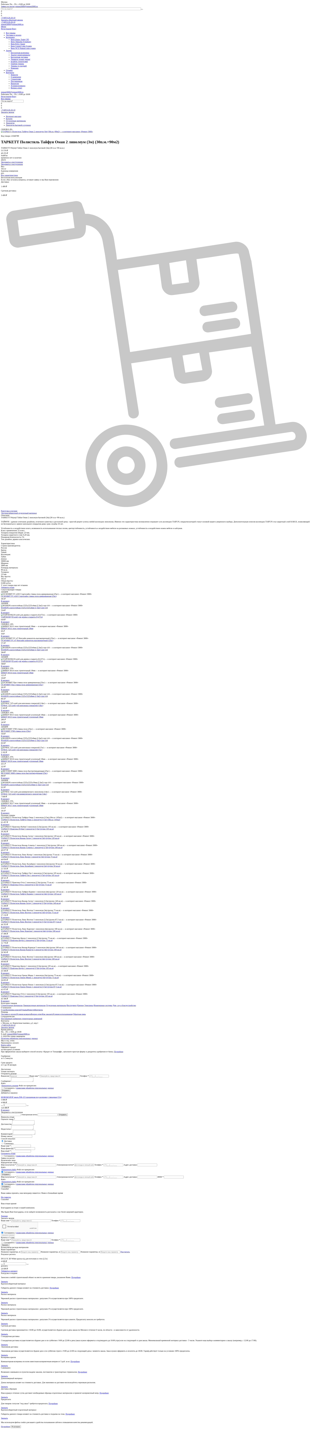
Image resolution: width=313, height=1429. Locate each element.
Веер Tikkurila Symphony (21, 42)
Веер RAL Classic (18, 44)
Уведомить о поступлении (12, 162)
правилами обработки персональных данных (35, 1088)
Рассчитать (125, 1252)
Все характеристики (9, 175)
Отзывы (9, 70)
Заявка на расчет (8, 6)
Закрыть (4, 1282)
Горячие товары (17, 64)
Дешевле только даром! (20, 59)
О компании (16, 77)
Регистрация (6, 29)
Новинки (14, 68)
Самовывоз (8, 1144)
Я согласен (16, 1427)
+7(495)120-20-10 (8, 18)
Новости (14, 75)
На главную (6, 1197)
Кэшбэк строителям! (19, 61)
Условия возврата (18, 86)
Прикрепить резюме (9, 1086)
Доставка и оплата (13, 35)
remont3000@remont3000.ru (26, 6)
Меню (3, 27)
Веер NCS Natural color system (23, 48)
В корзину (5, 601)
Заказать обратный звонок (12, 20)
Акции (9, 50)
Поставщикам (16, 81)
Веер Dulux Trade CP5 (20, 39)
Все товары (10, 33)
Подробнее (118, 1052)
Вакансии (15, 83)
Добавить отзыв (7, 587)
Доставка (8, 1141)
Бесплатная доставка (19, 57)
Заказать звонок (7, 112)
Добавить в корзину (9, 1271)
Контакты (10, 72)
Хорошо (4, 1216)
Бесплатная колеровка (20, 53)
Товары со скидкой (19, 66)
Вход (14, 29)
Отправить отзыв (8, 1153)
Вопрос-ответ (16, 88)
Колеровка (10, 37)
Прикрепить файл (8, 1170)
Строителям (16, 79)
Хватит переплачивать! (20, 55)
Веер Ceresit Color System (21, 46)
